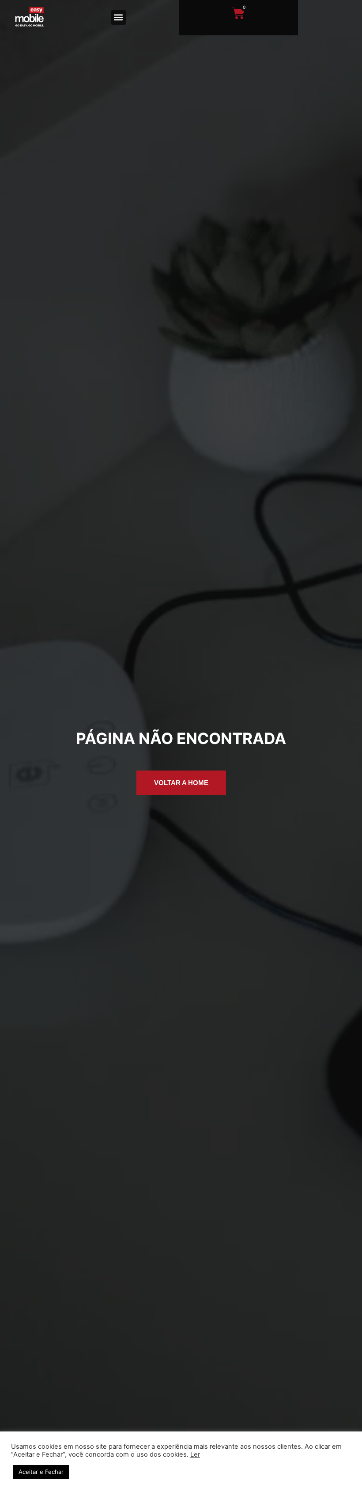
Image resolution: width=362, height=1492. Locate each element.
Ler (195, 1454)
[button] (118, 17)
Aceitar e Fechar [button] (41, 1471)
